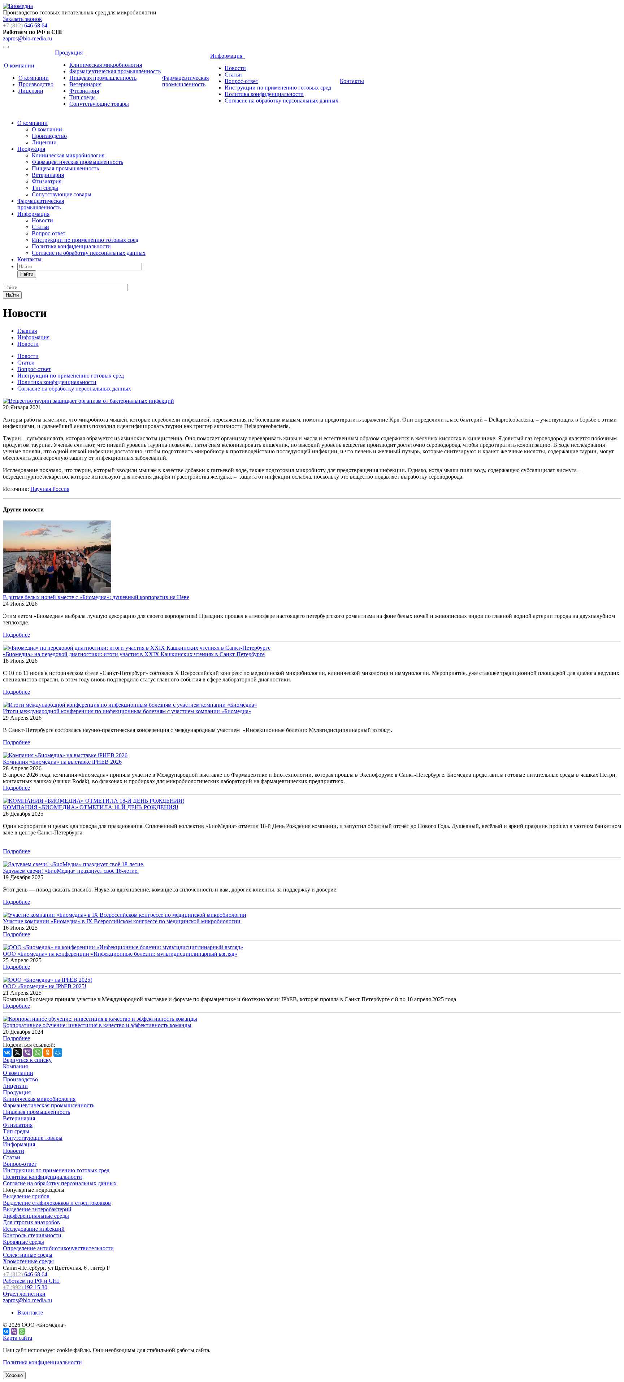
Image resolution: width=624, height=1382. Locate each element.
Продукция (70, 52)
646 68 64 (25, 25)
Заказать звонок (22, 19)
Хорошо (14, 1375)
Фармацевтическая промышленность (115, 71)
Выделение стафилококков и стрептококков (57, 1203)
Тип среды (82, 97)
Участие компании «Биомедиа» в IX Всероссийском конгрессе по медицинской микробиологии (121, 921)
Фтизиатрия (84, 91)
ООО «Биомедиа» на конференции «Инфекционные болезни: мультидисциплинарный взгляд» (120, 954)
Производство (35, 84)
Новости (235, 68)
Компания (15, 1066)
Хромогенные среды (28, 1261)
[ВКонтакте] (7, 1052)
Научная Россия (49, 489)
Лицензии (30, 91)
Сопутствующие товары (99, 104)
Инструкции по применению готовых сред (278, 87)
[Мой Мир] (57, 1052)
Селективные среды (27, 1255)
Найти (26, 274)
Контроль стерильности (32, 1235)
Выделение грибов (26, 1196)
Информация (227, 56)
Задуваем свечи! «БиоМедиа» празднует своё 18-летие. (71, 871)
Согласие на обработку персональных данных (281, 100)
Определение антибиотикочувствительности (58, 1248)
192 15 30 (25, 1290)
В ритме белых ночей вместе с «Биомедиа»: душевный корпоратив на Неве (96, 597)
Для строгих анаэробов (31, 1222)
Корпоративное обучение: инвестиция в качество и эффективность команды (97, 1025)
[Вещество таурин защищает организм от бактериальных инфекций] (88, 401)
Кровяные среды (23, 1242)
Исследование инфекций (34, 1229)
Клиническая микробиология (105, 65)
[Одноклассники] (47, 1052)
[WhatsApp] (37, 1052)
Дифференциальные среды (36, 1216)
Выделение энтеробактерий (37, 1209)
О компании (20, 65)
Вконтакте (30, 1312)
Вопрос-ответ (241, 81)
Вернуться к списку (27, 1060)
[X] (17, 1052)
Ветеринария (85, 84)
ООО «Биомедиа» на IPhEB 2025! (44, 986)
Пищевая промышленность (102, 78)
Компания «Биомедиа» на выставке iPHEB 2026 (62, 762)
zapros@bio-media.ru (27, 38)
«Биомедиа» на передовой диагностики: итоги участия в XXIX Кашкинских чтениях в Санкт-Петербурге (134, 654)
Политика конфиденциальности (264, 94)
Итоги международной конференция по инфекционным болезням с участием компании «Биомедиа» (127, 711)
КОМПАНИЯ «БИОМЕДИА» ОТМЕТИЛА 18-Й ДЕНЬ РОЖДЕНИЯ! (90, 807)
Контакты (352, 81)
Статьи (233, 74)
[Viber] (27, 1052)
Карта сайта (17, 1338)
